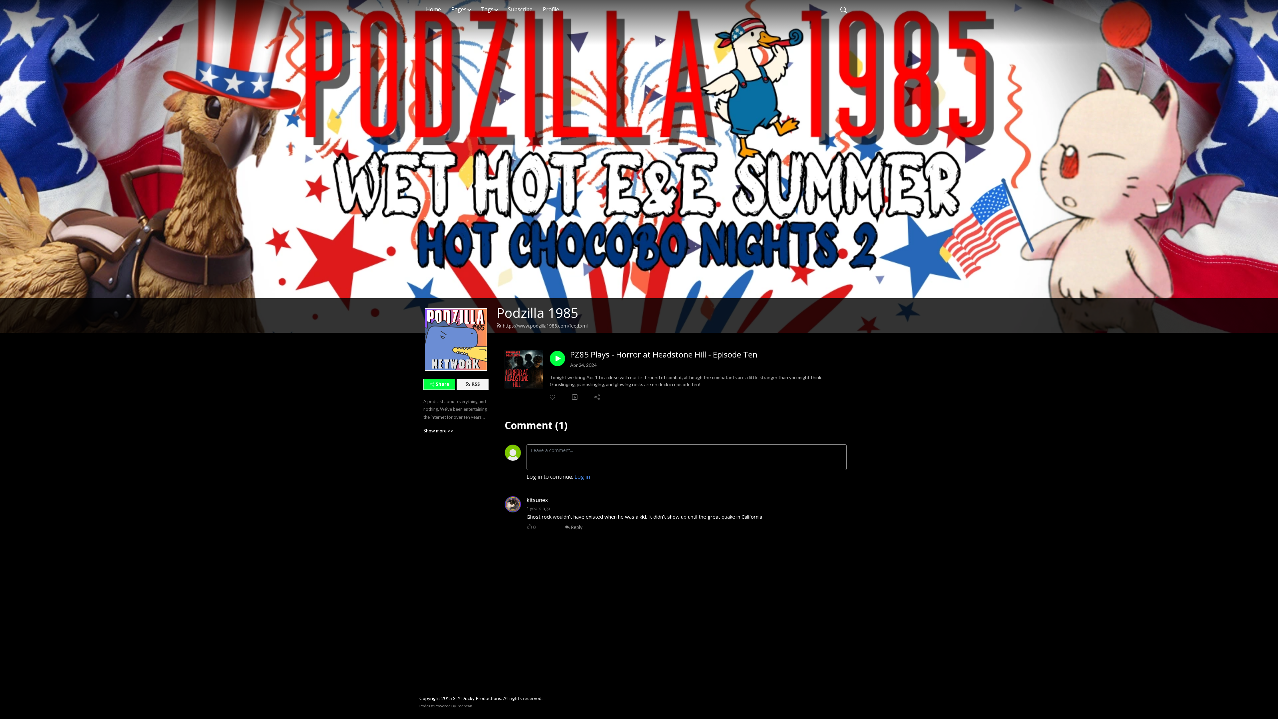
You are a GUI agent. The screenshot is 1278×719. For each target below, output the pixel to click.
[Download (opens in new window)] (575, 397)
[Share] (597, 397)
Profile (551, 9)
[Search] (844, 9)
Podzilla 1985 (537, 313)
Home (433, 9)
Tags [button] (487, 9)
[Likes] (553, 397)
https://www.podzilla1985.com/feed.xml (545, 326)
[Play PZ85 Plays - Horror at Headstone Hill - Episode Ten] (557, 358)
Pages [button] (459, 9)
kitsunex (537, 500)
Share (442, 384)
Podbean (464, 705)
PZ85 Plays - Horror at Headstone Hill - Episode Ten (663, 355)
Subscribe (520, 9)
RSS (476, 384)
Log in (582, 476)
